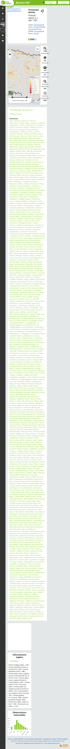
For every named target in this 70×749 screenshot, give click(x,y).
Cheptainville (29, 208)
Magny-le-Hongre (28, 384)
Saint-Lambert (23, 516)
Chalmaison (35, 184)
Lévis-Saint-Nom (28, 366)
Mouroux (20, 429)
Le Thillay (26, 362)
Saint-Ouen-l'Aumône (27, 536)
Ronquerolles (29, 479)
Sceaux (11, 553)
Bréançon (20, 169)
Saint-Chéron (30, 490)
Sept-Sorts (34, 553)
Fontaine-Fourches (26, 269)
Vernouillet (40, 583)
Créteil (42, 234)
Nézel (32, 442)
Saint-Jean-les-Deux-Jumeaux (28, 514)
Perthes (42, 462)
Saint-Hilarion (19, 512)
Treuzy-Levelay (29, 570)
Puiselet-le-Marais (22, 471)
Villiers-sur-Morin (29, 612)
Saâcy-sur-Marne (23, 484)
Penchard (24, 462)
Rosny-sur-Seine (19, 481)
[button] (9, 48)
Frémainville (19, 277)
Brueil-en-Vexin (37, 171)
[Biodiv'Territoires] (2, 29)
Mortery (13, 429)
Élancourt (19, 251)
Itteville (16, 310)
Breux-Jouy (14, 171)
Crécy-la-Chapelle (25, 234)
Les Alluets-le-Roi (36, 351)
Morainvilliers (33, 423)
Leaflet (28, 104)
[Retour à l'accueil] (2, 8)
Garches (30, 282)
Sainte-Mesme (29, 499)
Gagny (26, 279)
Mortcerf (42, 427)
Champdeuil (41, 190)
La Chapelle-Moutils (29, 325)
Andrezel (34, 123)
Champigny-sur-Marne (27, 192)
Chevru (11, 210)
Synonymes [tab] (14, 661)
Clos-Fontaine (37, 216)
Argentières (30, 125)
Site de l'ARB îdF (18, 739)
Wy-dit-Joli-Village (15, 618)
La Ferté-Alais (38, 327)
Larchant (12, 338)
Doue (26, 247)
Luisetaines (14, 379)
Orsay (39, 453)
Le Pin (34, 349)
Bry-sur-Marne (34, 173)
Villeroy (27, 605)
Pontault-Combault (37, 466)
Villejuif (34, 594)
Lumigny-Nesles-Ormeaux (28, 379)
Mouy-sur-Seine (39, 431)
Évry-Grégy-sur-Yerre (37, 258)
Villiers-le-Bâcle (39, 607)
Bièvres (12, 151)
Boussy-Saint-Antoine (24, 164)
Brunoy (11, 173)
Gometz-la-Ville (25, 288)
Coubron (12, 225)
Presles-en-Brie (21, 468)
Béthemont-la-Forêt (26, 149)
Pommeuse (25, 466)
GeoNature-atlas (29, 743)
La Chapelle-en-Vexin (35, 321)
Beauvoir (31, 145)
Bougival (12, 160)
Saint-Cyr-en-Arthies (32, 492)
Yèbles (24, 618)
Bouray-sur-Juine (31, 162)
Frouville (12, 279)
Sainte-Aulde (19, 497)
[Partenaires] (2, 19)
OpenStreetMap (36, 104)
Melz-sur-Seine (35, 399)
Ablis (11, 121)
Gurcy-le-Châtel (25, 303)
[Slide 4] (22, 648)
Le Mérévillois (34, 347)
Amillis (21, 123)
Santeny (38, 549)
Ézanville (13, 260)
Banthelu (37, 138)
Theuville (19, 566)
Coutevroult (13, 234)
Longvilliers (22, 377)
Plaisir (36, 464)
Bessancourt (13, 149)
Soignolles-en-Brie (30, 557)
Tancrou (31, 564)
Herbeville (31, 305)
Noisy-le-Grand (20, 444)
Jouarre (29, 312)
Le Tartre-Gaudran (15, 362)
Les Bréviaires (14, 353)
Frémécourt (29, 277)
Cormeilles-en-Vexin (25, 223)
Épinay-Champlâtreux (21, 253)
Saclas (42, 484)
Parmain (34, 460)
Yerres (30, 618)
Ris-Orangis (33, 475)
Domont (30, 245)
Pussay (31, 471)
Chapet (34, 195)
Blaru (24, 151)
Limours (20, 371)
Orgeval (20, 451)
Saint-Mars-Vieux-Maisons (23, 520)
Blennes (30, 151)
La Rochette (38, 338)
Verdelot (42, 581)
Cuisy (25, 238)
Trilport (38, 570)
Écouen (31, 249)
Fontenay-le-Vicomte (30, 273)
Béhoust (38, 145)
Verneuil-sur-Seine (28, 583)
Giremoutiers (14, 288)
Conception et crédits (49, 739)
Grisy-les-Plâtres (15, 297)
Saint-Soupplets (25, 544)
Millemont (20, 405)
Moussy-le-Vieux (27, 431)
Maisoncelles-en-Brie (30, 386)
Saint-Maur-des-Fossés (17, 529)
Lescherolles (24, 353)
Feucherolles (37, 262)
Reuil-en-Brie (14, 475)
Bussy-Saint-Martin (31, 177)
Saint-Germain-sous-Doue (33, 507)
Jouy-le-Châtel (35, 314)
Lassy (11, 340)
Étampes (19, 255)
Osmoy (19, 455)
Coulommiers (19, 227)
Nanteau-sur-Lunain (23, 434)
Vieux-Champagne (16, 592)
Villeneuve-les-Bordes (31, 599)
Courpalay (35, 229)
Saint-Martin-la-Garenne (34, 527)
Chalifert (26, 184)
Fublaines (19, 279)
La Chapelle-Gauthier (16, 323)
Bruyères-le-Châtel (22, 173)
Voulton (20, 616)
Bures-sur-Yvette (28, 175)
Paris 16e (12, 460)
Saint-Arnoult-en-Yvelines (24, 486)
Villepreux (20, 605)
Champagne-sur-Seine (17, 190)
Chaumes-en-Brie (29, 203)
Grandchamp (14, 292)
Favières (30, 260)
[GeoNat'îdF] (2, 24)
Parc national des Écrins (52, 743)
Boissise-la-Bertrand (32, 153)
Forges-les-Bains (37, 275)
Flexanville (29, 264)
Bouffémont (37, 158)
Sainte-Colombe (30, 497)
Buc (42, 173)
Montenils (40, 414)
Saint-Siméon (14, 544)
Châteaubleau (33, 197)
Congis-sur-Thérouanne (31, 221)
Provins (29, 468)
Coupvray (28, 227)
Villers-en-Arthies (37, 605)
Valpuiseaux (23, 575)
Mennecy (12, 401)
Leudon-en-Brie (21, 364)
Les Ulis (28, 360)
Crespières (35, 234)
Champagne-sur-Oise (32, 188)
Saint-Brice (37, 488)
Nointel (38, 442)
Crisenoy (27, 236)
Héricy (38, 305)
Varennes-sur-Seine (16, 577)
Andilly (27, 123)
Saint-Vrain (20, 547)
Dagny (30, 238)
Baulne (25, 140)
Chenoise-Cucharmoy (16, 208)
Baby (11, 138)
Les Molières (38, 358)
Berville (38, 147)
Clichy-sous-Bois (26, 216)
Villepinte (12, 605)
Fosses (11, 277)
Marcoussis (24, 388)
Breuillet (41, 169)
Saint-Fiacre (22, 501)
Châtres (12, 203)
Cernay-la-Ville (18, 179)
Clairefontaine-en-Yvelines (18, 214)
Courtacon (23, 232)
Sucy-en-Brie (40, 562)
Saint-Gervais (32, 510)
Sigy (21, 557)
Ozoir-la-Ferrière (38, 455)
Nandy (12, 434)
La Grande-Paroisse (31, 332)
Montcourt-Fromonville (17, 414)
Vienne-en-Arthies (38, 590)
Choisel (11, 212)
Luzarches (12, 381)
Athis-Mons (13, 130)
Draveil (38, 247)
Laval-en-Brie (35, 340)
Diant (24, 245)
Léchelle (16, 345)
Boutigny (35, 164)
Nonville (19, 447)
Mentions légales (62, 739)
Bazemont (32, 140)
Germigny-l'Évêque (38, 284)
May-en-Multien (33, 397)
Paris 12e (39, 457)
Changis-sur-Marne (24, 195)
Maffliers (28, 381)
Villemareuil (13, 596)
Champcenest (30, 190)
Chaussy (13, 206)
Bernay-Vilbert (30, 147)
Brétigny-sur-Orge (31, 169)
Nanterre (34, 434)
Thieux (25, 566)
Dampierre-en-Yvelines (24, 242)
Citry (28, 212)
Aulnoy (26, 134)
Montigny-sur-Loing (16, 421)
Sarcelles (12, 551)
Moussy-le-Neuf (14, 431)
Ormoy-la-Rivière (23, 453)
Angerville (41, 123)
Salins (27, 547)
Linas (25, 371)
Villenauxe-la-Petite (32, 596)
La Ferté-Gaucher (15, 329)
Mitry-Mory (19, 408)
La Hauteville (24, 334)
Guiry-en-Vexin (39, 301)
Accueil (10, 739)
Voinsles (40, 614)
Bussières (38, 175)
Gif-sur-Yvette (34, 286)
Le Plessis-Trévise (23, 351)
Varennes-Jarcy (33, 575)
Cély (10, 179)
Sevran (32, 555)
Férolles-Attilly (14, 262)
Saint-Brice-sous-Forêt (17, 490)
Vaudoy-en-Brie (34, 579)
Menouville (20, 401)
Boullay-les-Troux (32, 160)
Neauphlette (14, 438)
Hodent (26, 308)
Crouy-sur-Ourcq (16, 238)
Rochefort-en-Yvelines (17, 477)
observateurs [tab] (16, 114)
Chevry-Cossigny (21, 210)
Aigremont (25, 121)
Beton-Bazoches (39, 149)
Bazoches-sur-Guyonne (24, 143)
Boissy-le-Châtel (25, 156)
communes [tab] (15, 110)
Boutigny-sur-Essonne (17, 166)
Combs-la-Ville (29, 219)
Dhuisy (18, 245)
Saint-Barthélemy (27, 488)
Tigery (18, 568)
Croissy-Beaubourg (38, 236)
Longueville (13, 377)
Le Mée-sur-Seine (23, 347)
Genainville (26, 284)
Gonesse (12, 290)
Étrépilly (38, 255)
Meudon (32, 403)
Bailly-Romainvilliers (21, 138)
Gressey (41, 292)
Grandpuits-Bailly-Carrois (28, 292)
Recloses (42, 473)
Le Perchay (27, 349)
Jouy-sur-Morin (23, 316)
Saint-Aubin (38, 486)
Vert (18, 588)
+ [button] (9, 52)
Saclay (12, 486)
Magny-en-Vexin (15, 384)
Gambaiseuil (22, 282)
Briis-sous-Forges (25, 171)
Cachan (41, 177)
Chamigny (20, 188)
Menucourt (29, 401)
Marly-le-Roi (32, 390)
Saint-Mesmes (34, 531)
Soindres (41, 557)
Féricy (37, 260)
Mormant (41, 425)
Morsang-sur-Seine (31, 427)
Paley (32, 457)
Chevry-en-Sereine (34, 210)
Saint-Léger (33, 516)
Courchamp (19, 229)
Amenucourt (13, 123)
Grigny (38, 295)
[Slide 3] (19, 648)
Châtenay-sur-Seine (35, 201)
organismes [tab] (28, 110)
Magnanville (37, 381)
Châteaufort (13, 199)
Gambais (13, 282)
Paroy (40, 460)
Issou (11, 310)
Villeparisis (35, 603)
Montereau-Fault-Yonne (17, 416)
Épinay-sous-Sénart (36, 253)
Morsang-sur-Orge (16, 427)
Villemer (21, 596)
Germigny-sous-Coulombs (19, 286)
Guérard (21, 299)
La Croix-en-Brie (27, 327)
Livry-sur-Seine (28, 373)
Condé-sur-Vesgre (15, 221)
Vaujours (12, 581)
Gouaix (19, 290)
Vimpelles (23, 614)
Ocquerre (26, 449)
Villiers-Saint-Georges (32, 610)
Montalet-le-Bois (28, 410)
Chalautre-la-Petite (15, 184)
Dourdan (32, 247)
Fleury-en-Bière (19, 264)
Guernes (29, 299)
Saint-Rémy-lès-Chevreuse (34, 540)
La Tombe (17, 340)
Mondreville (36, 408)
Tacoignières (22, 564)
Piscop (30, 464)
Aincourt (33, 121)
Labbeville (32, 316)
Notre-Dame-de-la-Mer (31, 447)
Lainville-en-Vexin (15, 336)
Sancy (19, 549)
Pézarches (13, 464)
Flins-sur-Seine (20, 266)
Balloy (31, 138)
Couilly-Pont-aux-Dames (25, 225)
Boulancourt (20, 160)
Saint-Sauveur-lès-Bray (32, 542)
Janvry (17, 312)
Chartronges (23, 197)
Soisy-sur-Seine (23, 560)
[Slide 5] (26, 648)
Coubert (35, 223)
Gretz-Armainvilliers (16, 295)
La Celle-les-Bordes (27, 318)
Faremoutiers (22, 260)
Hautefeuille (22, 305)
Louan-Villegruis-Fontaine (36, 377)
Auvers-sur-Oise (25, 136)
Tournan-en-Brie (30, 568)
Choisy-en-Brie (21, 212)
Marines (12, 390)
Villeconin (27, 594)
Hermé (11, 308)
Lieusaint (18, 368)
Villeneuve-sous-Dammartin (35, 601)
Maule (33, 394)
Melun (27, 399)
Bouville (28, 166)
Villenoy (28, 603)
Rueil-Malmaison (37, 481)
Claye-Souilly (39, 214)
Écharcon (12, 249)
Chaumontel (40, 203)
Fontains (30, 271)
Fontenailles (39, 271)
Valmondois (13, 575)
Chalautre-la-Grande (30, 182)
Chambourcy (36, 186)
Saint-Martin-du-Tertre (17, 527)
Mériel (37, 401)
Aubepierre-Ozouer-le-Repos (28, 130)
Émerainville (34, 251)
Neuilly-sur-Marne (23, 442)
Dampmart (36, 242)
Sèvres (38, 555)
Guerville (36, 299)
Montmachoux (39, 421)
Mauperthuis (13, 397)
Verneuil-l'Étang (15, 583)
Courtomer (32, 232)
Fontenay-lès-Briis (15, 273)
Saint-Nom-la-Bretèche (29, 534)
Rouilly (28, 481)
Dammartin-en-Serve (22, 240)
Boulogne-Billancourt (16, 162)
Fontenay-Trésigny (24, 275)
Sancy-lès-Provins (28, 549)
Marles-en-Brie (21, 390)
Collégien (20, 219)
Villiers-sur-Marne (15, 612)
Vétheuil (21, 590)
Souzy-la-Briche (29, 562)
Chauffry (19, 203)
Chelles (19, 206)
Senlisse (26, 553)
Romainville (19, 479)
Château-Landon (24, 199)
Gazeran (19, 284)
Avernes (35, 136)
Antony (22, 125)
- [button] (9, 57)
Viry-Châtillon (32, 614)
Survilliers (13, 564)
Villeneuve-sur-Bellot (17, 603)
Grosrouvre (13, 299)
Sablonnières (34, 484)
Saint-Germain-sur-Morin (18, 510)
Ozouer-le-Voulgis (15, 457)
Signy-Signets (14, 557)
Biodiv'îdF (23, 2)
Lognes (12, 375)
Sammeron (34, 547)
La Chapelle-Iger (30, 323)
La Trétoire (26, 340)
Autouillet (33, 134)
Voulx (26, 616)
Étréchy (31, 255)
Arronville (18, 127)
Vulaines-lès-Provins (36, 616)
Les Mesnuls (29, 358)
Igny (41, 308)
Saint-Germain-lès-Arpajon (29, 505)
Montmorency (14, 423)
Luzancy (41, 379)
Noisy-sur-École (32, 444)
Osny (24, 455)
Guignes (12, 301)
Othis (29, 455)
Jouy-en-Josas (24, 314)
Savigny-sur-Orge (36, 551)
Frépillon (37, 277)
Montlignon (28, 421)
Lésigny (12, 358)
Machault (21, 381)
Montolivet (24, 423)
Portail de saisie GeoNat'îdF (33, 739)
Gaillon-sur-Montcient (37, 279)
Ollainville (33, 449)
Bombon (42, 156)
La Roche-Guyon (27, 338)
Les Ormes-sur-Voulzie (17, 360)
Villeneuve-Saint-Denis (17, 601)
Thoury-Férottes (34, 566)
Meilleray (20, 399)
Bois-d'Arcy (20, 153)
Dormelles (19, 247)
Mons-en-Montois (15, 410)
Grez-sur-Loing (29, 295)
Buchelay (12, 175)
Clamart (31, 214)
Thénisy (12, 566)
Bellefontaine (14, 147)
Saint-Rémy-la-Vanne (16, 540)
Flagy (11, 264)
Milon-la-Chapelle (31, 405)
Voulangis (12, 616)
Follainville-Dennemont (34, 266)
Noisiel (11, 444)
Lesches (32, 353)
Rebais (35, 473)
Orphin (33, 453)
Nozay (19, 449)
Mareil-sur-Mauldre (36, 388)
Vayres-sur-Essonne (23, 581)
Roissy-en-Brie (30, 477)
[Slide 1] (12, 648)
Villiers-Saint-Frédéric (16, 610)
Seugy (27, 555)
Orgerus (13, 451)
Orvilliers (12, 455)
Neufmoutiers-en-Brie (16, 440)
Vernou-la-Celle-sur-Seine (18, 586)
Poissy (18, 466)
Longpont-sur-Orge (30, 375)
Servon (21, 555)
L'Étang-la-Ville (37, 360)
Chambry (12, 188)
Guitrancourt (13, 303)
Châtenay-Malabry (21, 201)
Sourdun (20, 562)
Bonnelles (13, 158)
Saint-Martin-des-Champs (28, 523)
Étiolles (25, 255)
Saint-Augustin (14, 488)
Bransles (35, 166)
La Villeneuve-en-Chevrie (24, 342)
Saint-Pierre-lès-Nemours (26, 538)
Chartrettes (13, 197)
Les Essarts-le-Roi (33, 355)
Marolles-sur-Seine (38, 392)
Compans (38, 219)
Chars (40, 195)
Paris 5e (27, 460)
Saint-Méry (25, 531)
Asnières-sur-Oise (35, 127)
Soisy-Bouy (13, 560)
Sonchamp (33, 560)
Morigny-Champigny (30, 425)
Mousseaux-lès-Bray (31, 429)
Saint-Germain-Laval (29, 503)
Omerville (41, 449)
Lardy (19, 338)
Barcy (11, 140)
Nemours (23, 438)
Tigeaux (12, 568)
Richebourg (24, 475)
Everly (11, 258)
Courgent (28, 229)
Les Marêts (19, 358)
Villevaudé (18, 607)
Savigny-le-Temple (23, 551)
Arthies (25, 127)
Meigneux (12, 399)
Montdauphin (31, 414)
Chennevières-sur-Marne (31, 206)
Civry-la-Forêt (35, 212)
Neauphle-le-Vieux (38, 436)
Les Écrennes (21, 355)
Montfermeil (40, 416)
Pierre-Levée (23, 464)
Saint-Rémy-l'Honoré (16, 542)
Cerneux (27, 179)
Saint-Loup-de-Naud (29, 518)
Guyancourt (35, 303)
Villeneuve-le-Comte (16, 599)
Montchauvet (39, 412)
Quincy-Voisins (20, 473)
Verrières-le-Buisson (35, 586)
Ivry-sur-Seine (25, 310)
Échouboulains (22, 249)
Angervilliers (14, 125)
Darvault (12, 245)
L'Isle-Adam (32, 371)
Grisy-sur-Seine (27, 297)
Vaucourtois (36, 577)
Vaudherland (23, 579)
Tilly (22, 568)
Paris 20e (20, 460)
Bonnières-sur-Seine (25, 158)
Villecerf (20, 594)
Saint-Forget (31, 501)
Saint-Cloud (20, 492)
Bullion (19, 175)
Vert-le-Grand (26, 588)
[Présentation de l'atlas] (2, 13)
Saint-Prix (39, 538)
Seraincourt (13, 555)
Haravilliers (13, 305)
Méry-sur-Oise (23, 403)
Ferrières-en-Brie (26, 262)
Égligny (11, 251)
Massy (12, 394)
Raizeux (29, 473)
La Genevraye (19, 332)
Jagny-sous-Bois (36, 310)
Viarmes (28, 590)
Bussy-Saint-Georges (16, 177)
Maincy (19, 386)
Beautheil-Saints (20, 145)
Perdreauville (33, 462)
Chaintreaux (17, 182)
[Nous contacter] (2, 35)
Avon (41, 136)
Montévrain (31, 416)
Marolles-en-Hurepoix (23, 392)
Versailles (12, 588)
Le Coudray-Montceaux (28, 345)
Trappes (40, 568)
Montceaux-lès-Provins (25, 412)
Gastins (12, 284)
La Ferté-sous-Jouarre (29, 329)
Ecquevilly (38, 249)
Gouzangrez (37, 290)
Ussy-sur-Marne (27, 573)
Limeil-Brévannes (28, 368)
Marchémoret (14, 388)
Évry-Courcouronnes (22, 258)
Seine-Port (19, 553)
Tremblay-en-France (16, 570)
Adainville (17, 121)
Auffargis (23, 132)
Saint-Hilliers (30, 512)
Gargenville (38, 282)
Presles (11, 468)
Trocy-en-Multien (15, 573)
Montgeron (27, 418)
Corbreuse (13, 223)
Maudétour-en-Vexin (23, 394)
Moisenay (27, 408)
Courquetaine (14, 232)
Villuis (16, 614)
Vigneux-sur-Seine (30, 592)
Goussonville (27, 290)
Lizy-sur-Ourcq (40, 373)
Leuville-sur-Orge (34, 364)
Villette (11, 607)
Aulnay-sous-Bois (33, 132)
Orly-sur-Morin (29, 451)
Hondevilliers (34, 308)
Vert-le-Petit (36, 588)
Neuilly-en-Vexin (31, 440)
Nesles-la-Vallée (33, 438)
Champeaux (14, 192)
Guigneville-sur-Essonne (24, 301)
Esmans (12, 255)
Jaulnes (23, 312)
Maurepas (23, 397)
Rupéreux (12, 484)
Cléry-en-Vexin (14, 216)
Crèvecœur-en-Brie (16, 236)
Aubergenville (14, 132)
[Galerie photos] (2, 40)
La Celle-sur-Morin (21, 321)
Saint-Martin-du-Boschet (32, 525)
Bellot (22, 147)
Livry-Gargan (17, 373)
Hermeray (18, 308)
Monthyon (36, 418)
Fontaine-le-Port (20, 271)
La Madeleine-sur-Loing (30, 336)
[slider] (27, 97)
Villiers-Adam (28, 607)
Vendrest (35, 581)
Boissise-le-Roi (14, 156)
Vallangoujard (39, 573)
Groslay (36, 297)
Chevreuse (39, 208)
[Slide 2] (16, 648)
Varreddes (27, 577)
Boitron (35, 156)
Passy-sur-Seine (14, 462)
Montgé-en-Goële (16, 418)
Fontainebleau (14, 269)
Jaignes (11, 312)
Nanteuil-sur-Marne (24, 436)
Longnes (19, 375)
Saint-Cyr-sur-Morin (26, 494)
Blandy (18, 151)
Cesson (33, 179)
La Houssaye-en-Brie (37, 334)
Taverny (37, 564)
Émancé (26, 251)
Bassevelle (18, 140)
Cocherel (12, 219)
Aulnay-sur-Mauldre (16, 134)
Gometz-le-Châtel (37, 288)
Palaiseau (26, 457)
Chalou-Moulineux (24, 186)
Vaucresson (13, 579)
